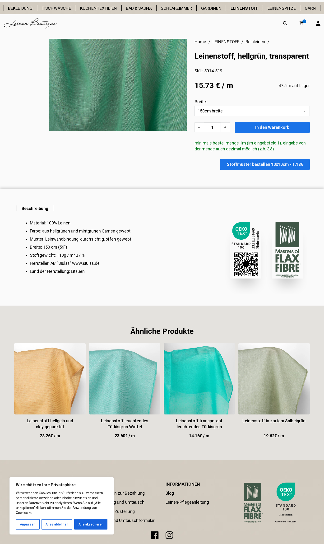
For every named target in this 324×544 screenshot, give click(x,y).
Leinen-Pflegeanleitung (187, 502)
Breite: (201, 101)
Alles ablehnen (57, 524)
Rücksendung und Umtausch (117, 502)
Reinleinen (255, 41)
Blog (170, 493)
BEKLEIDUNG (20, 8)
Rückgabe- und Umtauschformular (122, 520)
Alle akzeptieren (91, 524)
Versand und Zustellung (112, 511)
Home (200, 41)
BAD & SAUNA (139, 8)
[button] (301, 23)
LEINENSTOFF (245, 8)
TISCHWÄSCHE (56, 8)
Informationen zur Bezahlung (117, 493)
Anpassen (27, 524)
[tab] (35, 208)
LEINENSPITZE (282, 8)
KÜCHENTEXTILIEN (98, 8)
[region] (61, 506)
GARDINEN (211, 8)
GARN (310, 8)
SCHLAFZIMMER (176, 8)
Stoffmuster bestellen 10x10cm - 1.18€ (265, 164)
